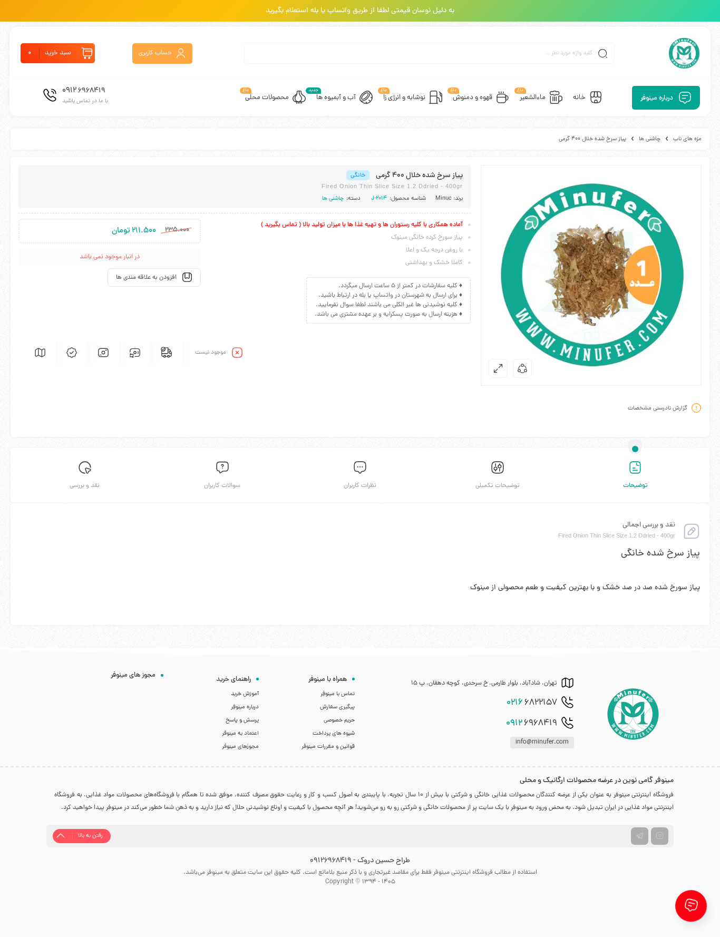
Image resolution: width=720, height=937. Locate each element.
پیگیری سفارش (337, 707)
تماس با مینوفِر (337, 694)
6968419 (531, 723)
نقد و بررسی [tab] (85, 486)
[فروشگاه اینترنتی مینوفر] (684, 53)
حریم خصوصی (339, 720)
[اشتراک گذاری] (522, 368)
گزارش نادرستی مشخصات (657, 408)
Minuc (443, 198)
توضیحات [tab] (635, 486)
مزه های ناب (687, 139)
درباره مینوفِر (245, 707)
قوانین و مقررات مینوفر (328, 747)
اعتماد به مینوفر (240, 733)
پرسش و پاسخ (242, 720)
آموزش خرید (245, 694)
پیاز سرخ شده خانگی (660, 553)
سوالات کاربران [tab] (222, 486)
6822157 (532, 703)
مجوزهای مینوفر (240, 747)
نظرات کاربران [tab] (360, 486)
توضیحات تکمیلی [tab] (497, 486)
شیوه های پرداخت (334, 733)
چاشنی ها (649, 139)
